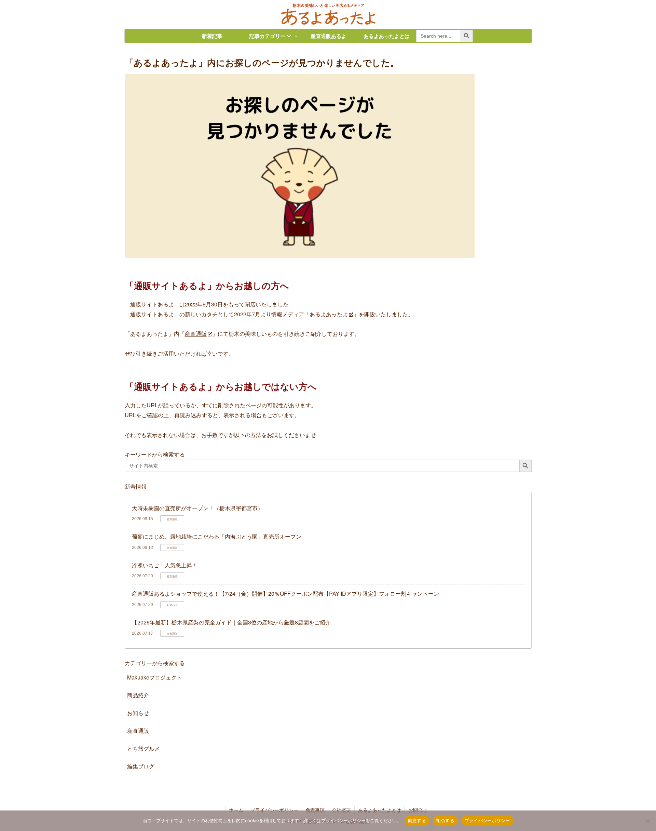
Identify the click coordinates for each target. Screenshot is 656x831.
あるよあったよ (329, 314)
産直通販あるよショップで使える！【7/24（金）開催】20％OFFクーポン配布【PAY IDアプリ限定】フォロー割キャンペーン (285, 593)
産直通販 (196, 334)
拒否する (445, 820)
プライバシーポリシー (487, 820)
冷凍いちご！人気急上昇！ (164, 565)
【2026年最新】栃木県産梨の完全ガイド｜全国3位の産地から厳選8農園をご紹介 (231, 622)
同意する (417, 820)
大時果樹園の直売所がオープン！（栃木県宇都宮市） (197, 508)
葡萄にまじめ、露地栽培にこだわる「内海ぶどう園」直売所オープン (216, 536)
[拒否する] (647, 820)
